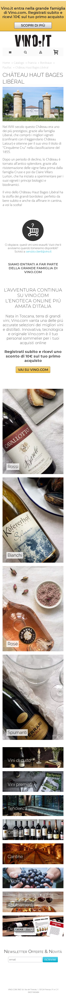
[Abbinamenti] (33, 893)
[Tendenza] (33, 797)
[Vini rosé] (33, 568)
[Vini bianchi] (33, 479)
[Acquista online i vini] (33, 917)
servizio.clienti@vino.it (38, 251)
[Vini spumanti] (33, 656)
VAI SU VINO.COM (33, 370)
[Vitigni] (33, 869)
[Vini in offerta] (33, 821)
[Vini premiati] (33, 773)
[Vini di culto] (33, 749)
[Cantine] (33, 845)
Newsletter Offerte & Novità (33, 951)
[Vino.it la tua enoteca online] (33, 41)
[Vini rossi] (33, 391)
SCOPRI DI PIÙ (33, 25)
